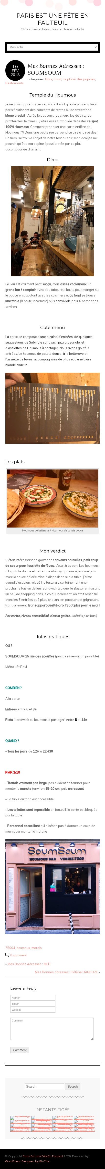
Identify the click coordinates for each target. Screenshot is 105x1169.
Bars (48, 79)
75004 (10, 948)
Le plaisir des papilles (79, 79)
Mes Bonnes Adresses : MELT (29, 964)
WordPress (12, 1161)
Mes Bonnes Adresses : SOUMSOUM (56, 69)
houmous (23, 948)
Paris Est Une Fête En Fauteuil (52, 19)
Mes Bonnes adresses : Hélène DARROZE (66, 972)
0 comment (18, 955)
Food (57, 79)
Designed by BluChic (35, 1161)
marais (37, 948)
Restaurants (14, 83)
